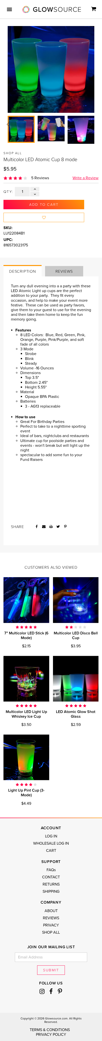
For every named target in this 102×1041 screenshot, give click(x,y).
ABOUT (51, 910)
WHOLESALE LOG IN (51, 843)
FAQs (51, 869)
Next (90, 124)
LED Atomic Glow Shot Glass (75, 714)
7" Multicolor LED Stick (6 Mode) (26, 635)
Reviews (64, 271)
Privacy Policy (51, 1034)
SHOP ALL (51, 932)
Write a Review (86, 178)
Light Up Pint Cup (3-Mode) (26, 792)
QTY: (8, 191)
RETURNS (51, 884)
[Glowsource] (51, 9)
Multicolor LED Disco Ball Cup (76, 635)
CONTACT (51, 877)
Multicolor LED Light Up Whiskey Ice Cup (26, 714)
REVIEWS (51, 918)
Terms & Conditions (50, 1029)
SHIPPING (51, 891)
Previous (8, 124)
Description (22, 271)
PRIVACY (51, 925)
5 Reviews (40, 178)
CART (51, 850)
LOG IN (51, 836)
